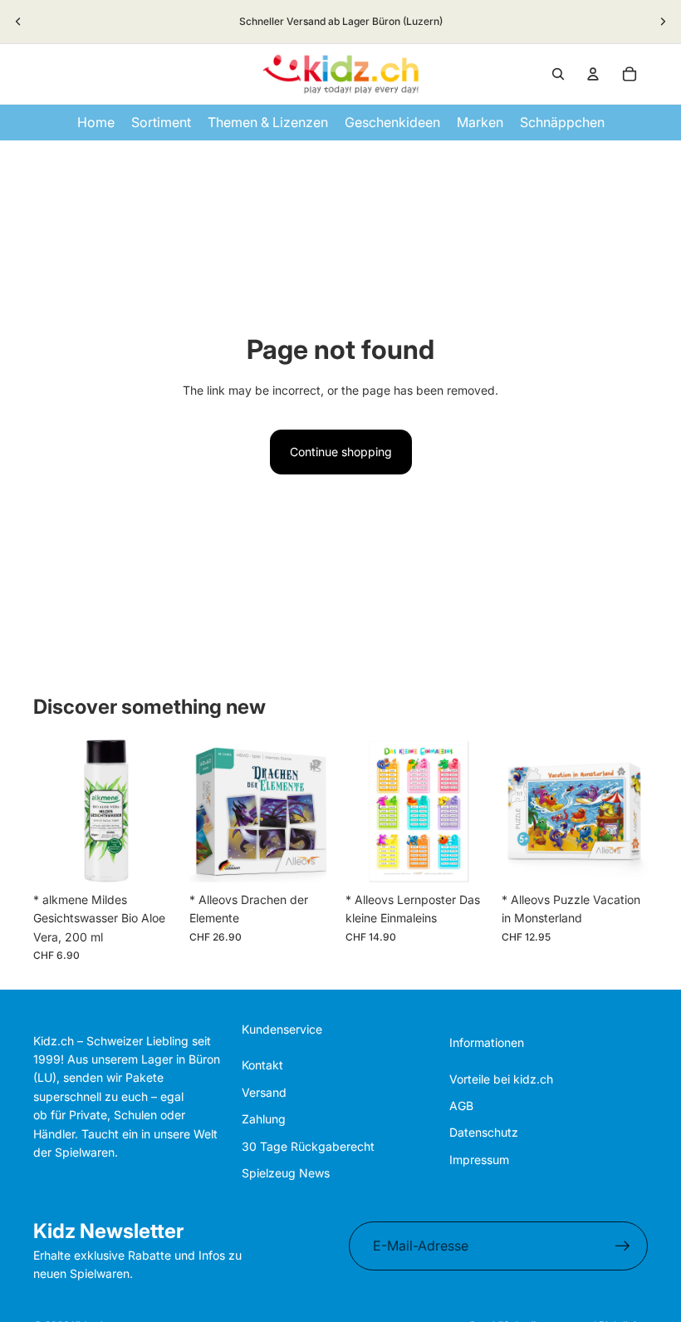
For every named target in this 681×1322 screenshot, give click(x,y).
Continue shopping (341, 452)
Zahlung (264, 1119)
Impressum (479, 1159)
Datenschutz (483, 1132)
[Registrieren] (622, 1246)
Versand (264, 1092)
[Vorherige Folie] (18, 21)
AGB (461, 1105)
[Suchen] (558, 74)
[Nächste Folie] (662, 21)
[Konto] (593, 74)
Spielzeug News (286, 1173)
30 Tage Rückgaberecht (308, 1146)
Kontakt (262, 1065)
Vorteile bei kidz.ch (501, 1079)
